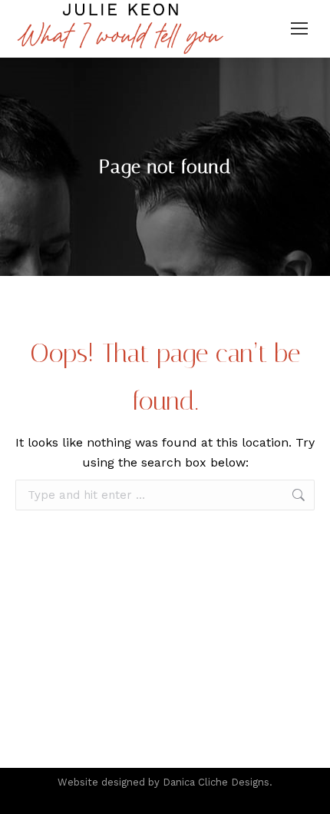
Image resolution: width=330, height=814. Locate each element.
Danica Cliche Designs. (217, 782)
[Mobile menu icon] (299, 28)
